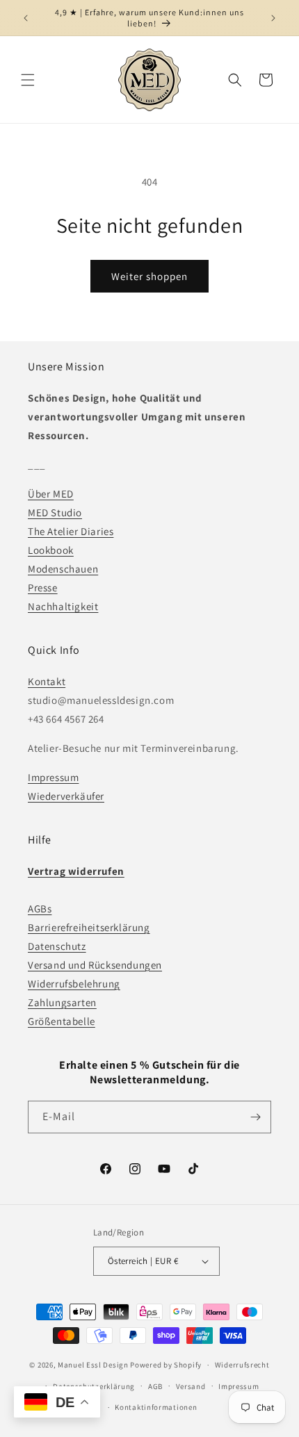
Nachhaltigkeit (63, 606)
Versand (191, 1386)
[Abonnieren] (255, 1117)
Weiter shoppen (149, 276)
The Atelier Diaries (70, 531)
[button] (28, 80)
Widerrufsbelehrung (74, 983)
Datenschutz (57, 946)
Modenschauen (63, 568)
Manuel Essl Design (93, 1365)
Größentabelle (61, 1021)
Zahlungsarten (62, 1002)
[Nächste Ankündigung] (273, 18)
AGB (155, 1386)
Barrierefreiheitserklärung (89, 927)
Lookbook (51, 550)
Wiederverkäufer (66, 796)
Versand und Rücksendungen (95, 964)
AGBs (39, 908)
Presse (43, 587)
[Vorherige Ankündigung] (25, 18)
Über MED (51, 493)
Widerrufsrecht (242, 1365)
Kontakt (46, 681)
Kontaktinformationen (156, 1407)
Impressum (53, 777)
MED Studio (55, 512)
